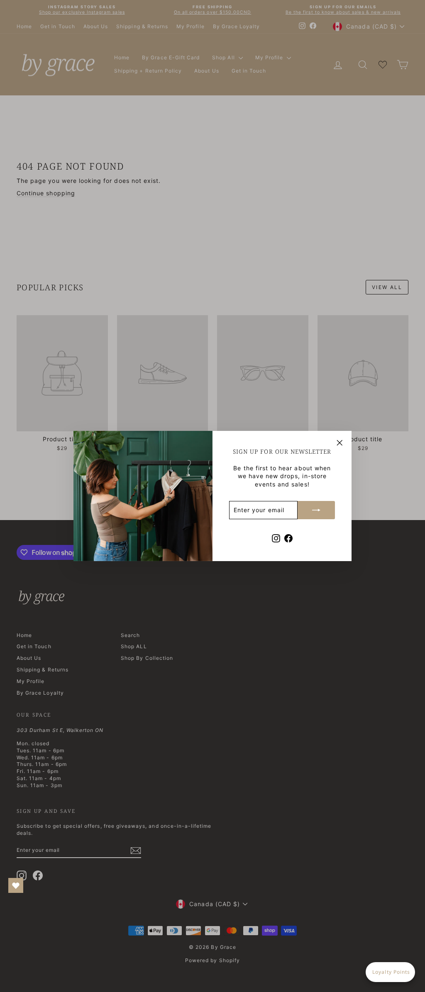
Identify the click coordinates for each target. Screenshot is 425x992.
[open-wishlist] (15, 885)
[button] (390, 972)
